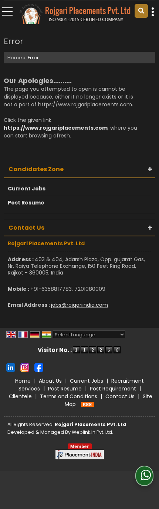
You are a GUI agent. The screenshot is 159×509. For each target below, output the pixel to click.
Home (14, 57)
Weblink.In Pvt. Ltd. (92, 432)
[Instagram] (24, 367)
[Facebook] (38, 367)
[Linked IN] (10, 367)
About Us (50, 381)
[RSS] (87, 404)
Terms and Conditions (68, 396)
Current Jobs (26, 188)
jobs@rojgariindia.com (79, 305)
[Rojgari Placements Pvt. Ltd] (75, 14)
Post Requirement (113, 388)
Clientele (20, 396)
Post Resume (26, 202)
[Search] (141, 11)
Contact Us (120, 396)
